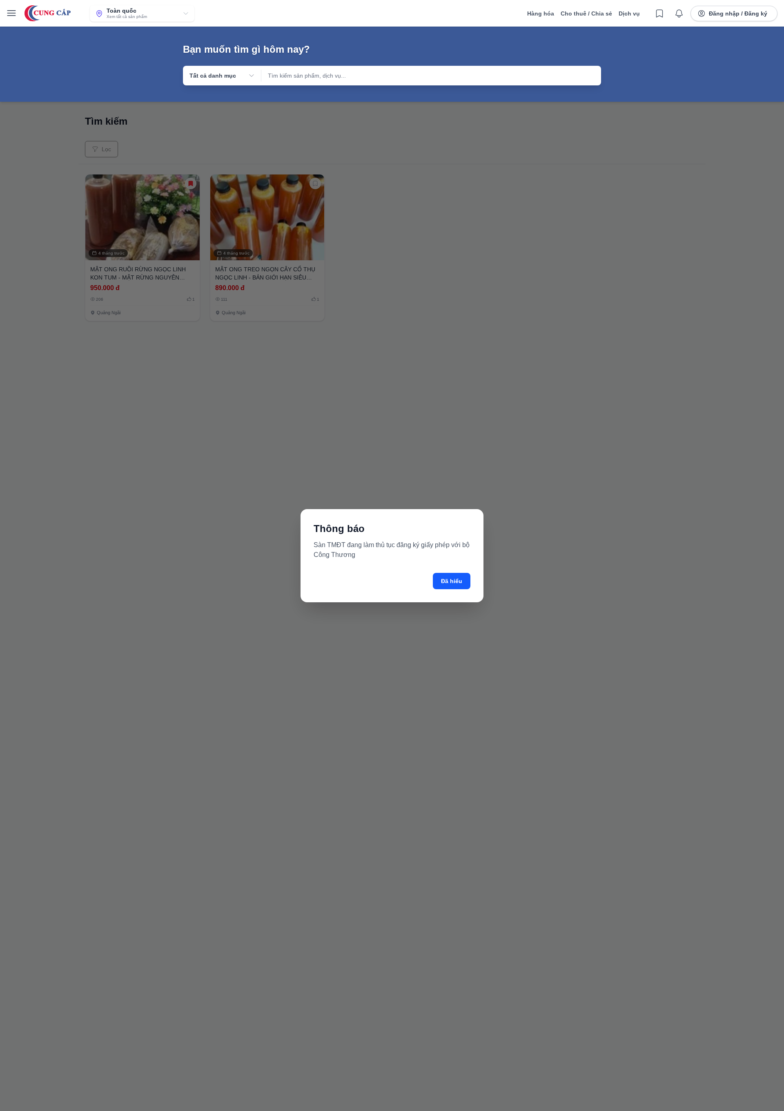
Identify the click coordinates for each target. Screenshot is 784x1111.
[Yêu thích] (659, 13)
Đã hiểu (451, 581)
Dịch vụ (629, 13)
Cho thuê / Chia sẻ (586, 13)
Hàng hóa (540, 13)
